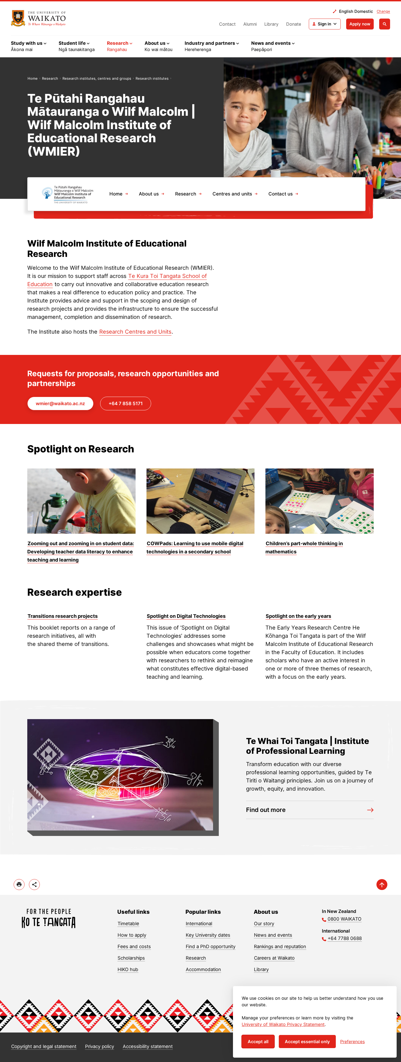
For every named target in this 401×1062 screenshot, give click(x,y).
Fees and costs (134, 946)
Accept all (258, 1041)
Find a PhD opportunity (210, 946)
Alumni (250, 24)
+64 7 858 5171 (126, 403)
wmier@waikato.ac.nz (60, 403)
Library (271, 24)
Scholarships (131, 958)
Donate (293, 24)
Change (383, 11)
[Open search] (384, 24)
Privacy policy (99, 1046)
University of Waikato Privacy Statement (283, 1024)
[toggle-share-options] (34, 884)
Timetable (128, 923)
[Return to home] (38, 18)
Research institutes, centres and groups (96, 78)
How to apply (132, 935)
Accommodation (203, 969)
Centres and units (232, 194)
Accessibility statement (148, 1046)
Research (50, 78)
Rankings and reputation (280, 946)
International (199, 923)
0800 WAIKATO (344, 919)
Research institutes (152, 78)
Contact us (280, 194)
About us (149, 194)
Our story (264, 923)
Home (33, 78)
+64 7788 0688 (345, 938)
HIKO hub (128, 969)
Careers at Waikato (274, 958)
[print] (19, 884)
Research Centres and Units (135, 331)
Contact (227, 24)
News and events (273, 935)
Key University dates (208, 935)
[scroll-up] (381, 884)
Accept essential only (307, 1041)
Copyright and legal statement (43, 1046)
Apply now (359, 23)
